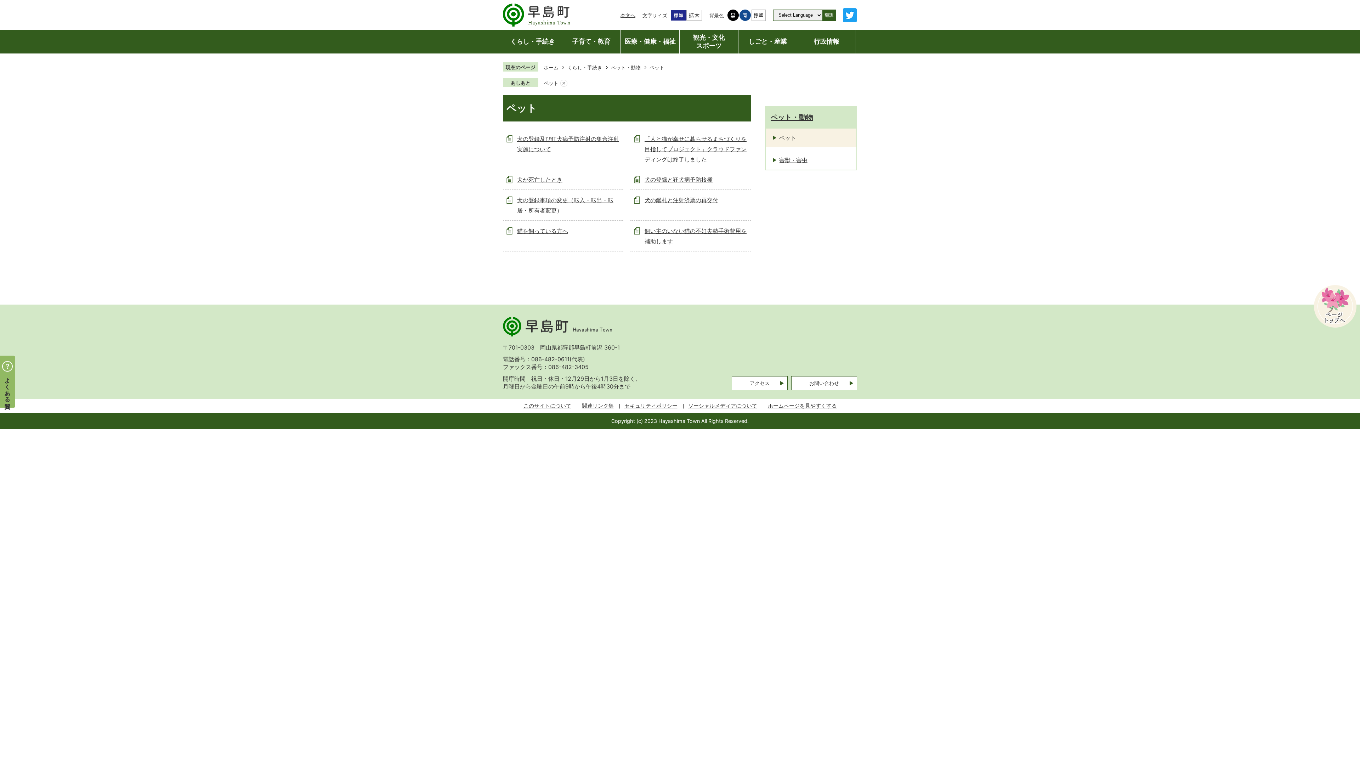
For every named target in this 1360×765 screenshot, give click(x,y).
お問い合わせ (824, 383)
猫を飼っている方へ (542, 230)
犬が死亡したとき (539, 179)
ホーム (551, 67)
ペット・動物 (626, 67)
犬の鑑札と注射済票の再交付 (681, 200)
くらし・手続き (584, 67)
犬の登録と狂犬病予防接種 (679, 179)
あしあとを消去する (564, 83)
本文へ (627, 15)
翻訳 (829, 15)
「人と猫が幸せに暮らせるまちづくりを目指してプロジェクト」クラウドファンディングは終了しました (696, 149)
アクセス (760, 383)
